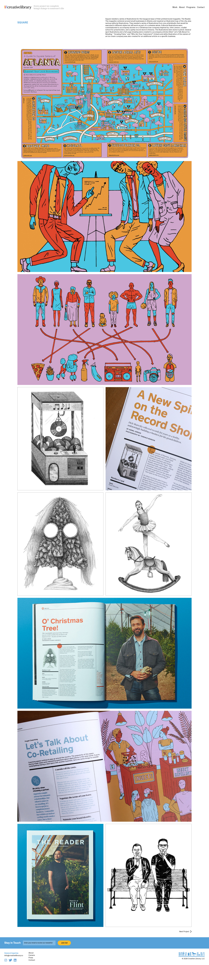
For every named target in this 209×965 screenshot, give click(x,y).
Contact (201, 7)
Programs (190, 7)
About (182, 7)
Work (174, 7)
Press (31, 958)
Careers (32, 955)
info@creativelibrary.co (13, 955)
